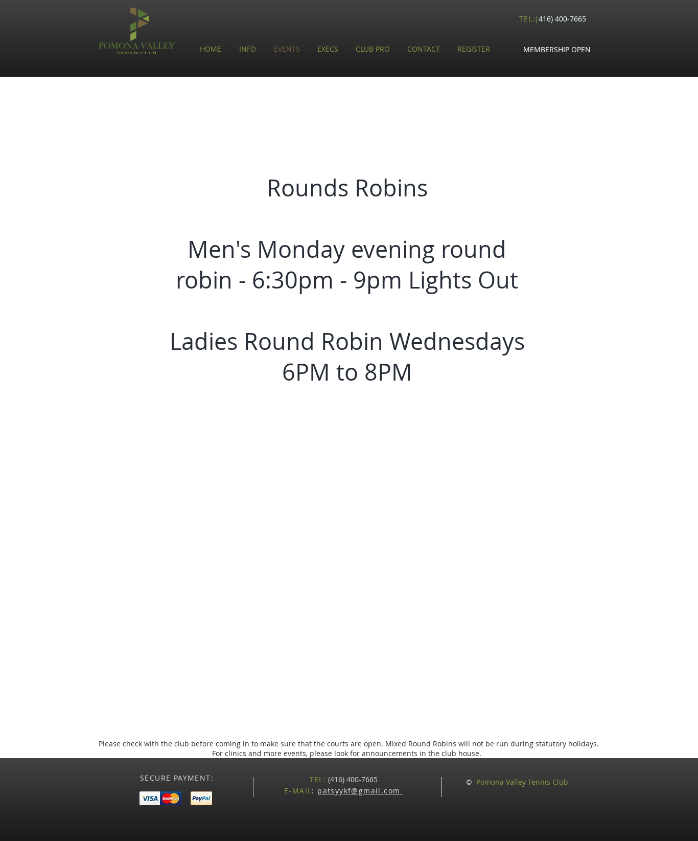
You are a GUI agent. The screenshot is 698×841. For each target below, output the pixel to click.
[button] (557, 49)
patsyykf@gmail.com (360, 790)
